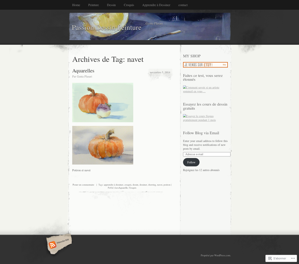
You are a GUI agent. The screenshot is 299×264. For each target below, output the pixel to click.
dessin (135, 184)
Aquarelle (123, 187)
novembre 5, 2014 (160, 72)
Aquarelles (83, 70)
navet (159, 184)
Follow (191, 162)
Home (76, 5)
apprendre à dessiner (113, 184)
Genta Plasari (84, 76)
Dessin (111, 5)
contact (183, 5)
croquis (127, 184)
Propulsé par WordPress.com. (216, 255)
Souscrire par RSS (58, 245)
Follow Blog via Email (201, 132)
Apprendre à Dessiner (156, 5)
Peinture (93, 5)
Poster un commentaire (83, 184)
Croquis (129, 5)
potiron (167, 184)
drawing (152, 184)
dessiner (143, 184)
